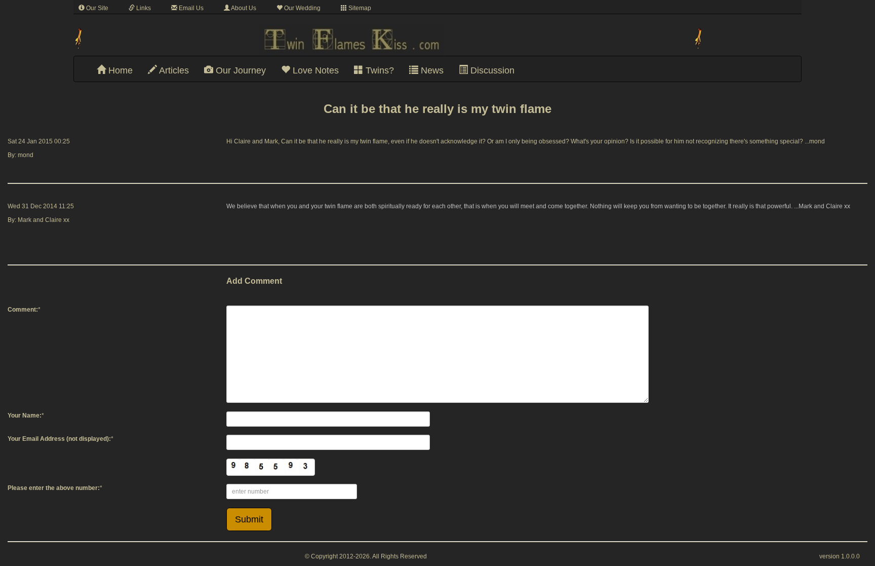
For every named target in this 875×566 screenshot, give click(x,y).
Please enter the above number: (54, 488)
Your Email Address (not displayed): (59, 439)
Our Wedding (302, 8)
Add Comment (254, 281)
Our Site (96, 8)
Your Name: (25, 415)
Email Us (190, 8)
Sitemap (359, 8)
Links (143, 8)
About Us (243, 8)
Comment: (23, 310)
